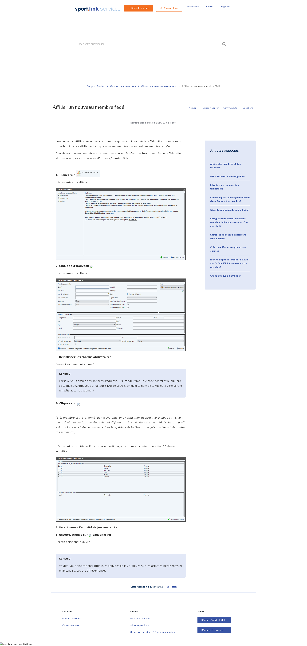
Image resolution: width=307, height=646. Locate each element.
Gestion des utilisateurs (191, 57)
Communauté (230, 107)
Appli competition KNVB (144, 57)
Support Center (96, 86)
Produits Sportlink (71, 618)
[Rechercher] (224, 44)
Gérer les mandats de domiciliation (229, 210)
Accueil (192, 107)
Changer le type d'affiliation (225, 275)
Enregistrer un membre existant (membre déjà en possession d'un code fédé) (229, 222)
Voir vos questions (139, 625)
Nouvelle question (140, 8)
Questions (248, 107)
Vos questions (171, 8)
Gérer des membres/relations (159, 86)
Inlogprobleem (168, 57)
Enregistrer (224, 6)
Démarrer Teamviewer (212, 630)
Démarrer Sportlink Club (213, 620)
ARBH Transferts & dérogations (227, 176)
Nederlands (193, 6)
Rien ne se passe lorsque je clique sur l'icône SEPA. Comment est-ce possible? (229, 263)
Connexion (209, 6)
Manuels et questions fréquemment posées (152, 632)
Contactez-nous (70, 625)
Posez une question (140, 618)
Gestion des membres (123, 86)
